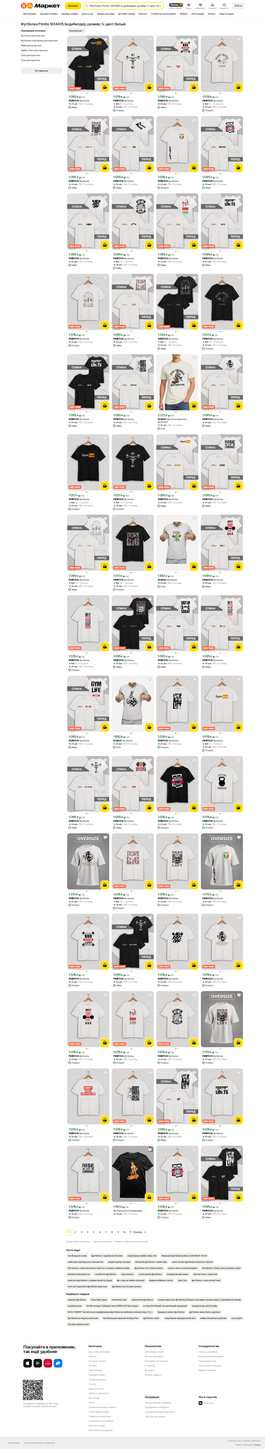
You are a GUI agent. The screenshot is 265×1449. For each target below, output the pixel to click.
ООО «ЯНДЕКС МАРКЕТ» (248, 1441)
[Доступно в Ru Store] (58, 1367)
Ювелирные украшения (100, 1430)
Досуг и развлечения (99, 1352)
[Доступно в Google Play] (37, 1367)
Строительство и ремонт (101, 1421)
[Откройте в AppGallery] (48, 1367)
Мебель (92, 1356)
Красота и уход (96, 1389)
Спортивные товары (99, 1412)
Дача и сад (94, 1398)
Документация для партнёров (160, 1412)
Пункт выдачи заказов (210, 1365)
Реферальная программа (211, 1356)
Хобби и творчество (99, 1393)
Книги (92, 1402)
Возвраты (150, 1370)
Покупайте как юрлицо (156, 1361)
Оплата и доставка (154, 1356)
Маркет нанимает (207, 1370)
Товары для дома (97, 1379)
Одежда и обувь (97, 1375)
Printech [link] (74, 101)
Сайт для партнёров (155, 1416)
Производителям (207, 1361)
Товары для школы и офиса (102, 1407)
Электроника (95, 1370)
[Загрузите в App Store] (27, 1367)
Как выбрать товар (154, 1352)
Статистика (13, 1443)
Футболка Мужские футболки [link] (172, 420)
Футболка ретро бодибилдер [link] (127, 1210)
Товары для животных (100, 1416)
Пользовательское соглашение (39, 1443)
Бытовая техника (97, 1361)
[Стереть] (160, 6)
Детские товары (97, 1425)
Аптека (92, 1384)
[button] (76, 30)
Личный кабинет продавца (158, 1402)
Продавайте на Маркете (157, 1407)
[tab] (29, 14)
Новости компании (208, 1352)
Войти (238, 5)
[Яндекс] (257, 1445)
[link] (77, 1255)
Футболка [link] (79, 100)
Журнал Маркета (153, 1375)
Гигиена (93, 1365)
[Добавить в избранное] (105, 40)
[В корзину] (104, 87)
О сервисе (150, 1365)
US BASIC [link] (162, 419)
